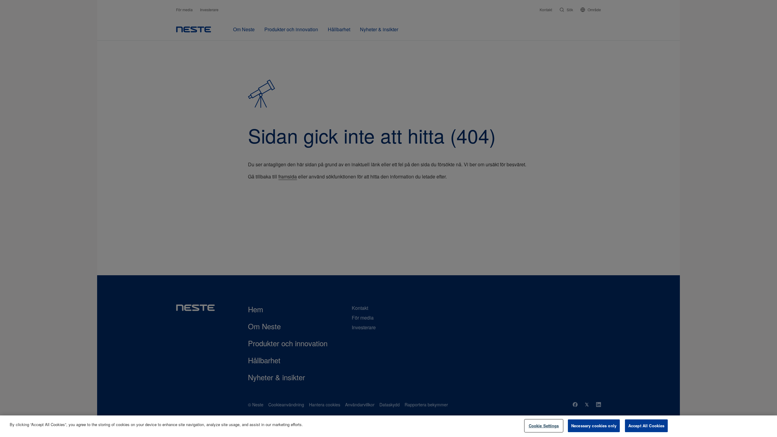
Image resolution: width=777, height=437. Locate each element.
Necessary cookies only (593, 426)
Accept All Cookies (646, 426)
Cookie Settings (544, 426)
